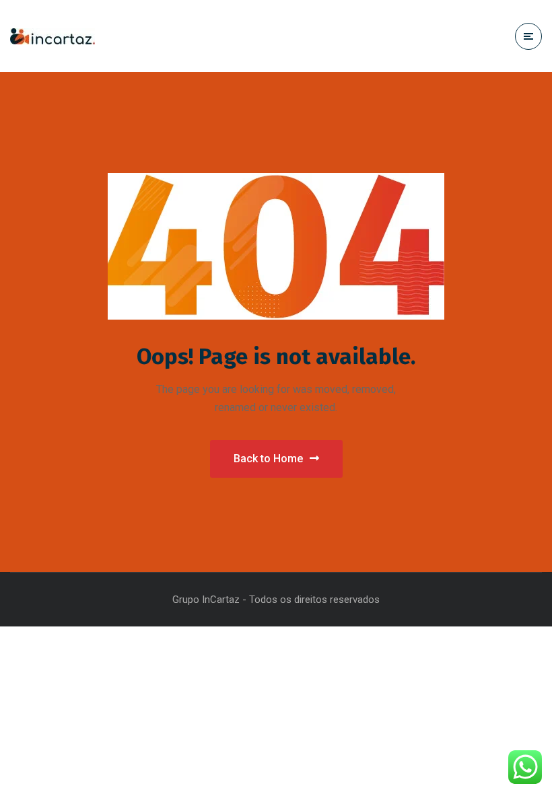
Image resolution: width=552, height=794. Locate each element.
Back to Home (268, 458)
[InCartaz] (52, 36)
